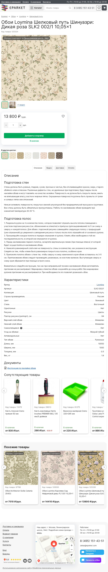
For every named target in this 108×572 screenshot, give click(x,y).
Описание (38, 168)
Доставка (60, 168)
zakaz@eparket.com (88, 545)
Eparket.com (13, 7)
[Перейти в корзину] (104, 7)
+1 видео (21, 105)
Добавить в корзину (34, 136)
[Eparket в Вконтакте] (25, 561)
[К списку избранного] (98, 7)
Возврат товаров (10, 534)
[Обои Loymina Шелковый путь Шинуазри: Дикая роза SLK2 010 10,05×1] (59, 155)
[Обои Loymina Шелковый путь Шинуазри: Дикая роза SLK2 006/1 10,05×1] (36, 155)
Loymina (100, 285)
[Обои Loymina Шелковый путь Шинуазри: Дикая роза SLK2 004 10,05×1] (20, 155)
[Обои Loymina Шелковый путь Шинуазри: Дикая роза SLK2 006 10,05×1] (28, 155)
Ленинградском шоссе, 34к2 (36, 38)
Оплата (26, 2)
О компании (36, 2)
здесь (39, 533)
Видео (49, 168)
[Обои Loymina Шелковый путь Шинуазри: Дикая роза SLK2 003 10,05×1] (12, 155)
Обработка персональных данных (46, 568)
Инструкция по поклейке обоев (21, 368)
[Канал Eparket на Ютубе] (30, 561)
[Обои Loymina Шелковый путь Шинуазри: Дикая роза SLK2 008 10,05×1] (51, 155)
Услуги (6, 541)
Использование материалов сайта (17, 568)
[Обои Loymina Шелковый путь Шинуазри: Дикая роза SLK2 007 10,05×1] (43, 155)
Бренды (6, 554)
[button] (4, 390)
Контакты (47, 2)
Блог (5, 550)
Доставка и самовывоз (11, 2)
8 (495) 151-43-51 (84, 8)
